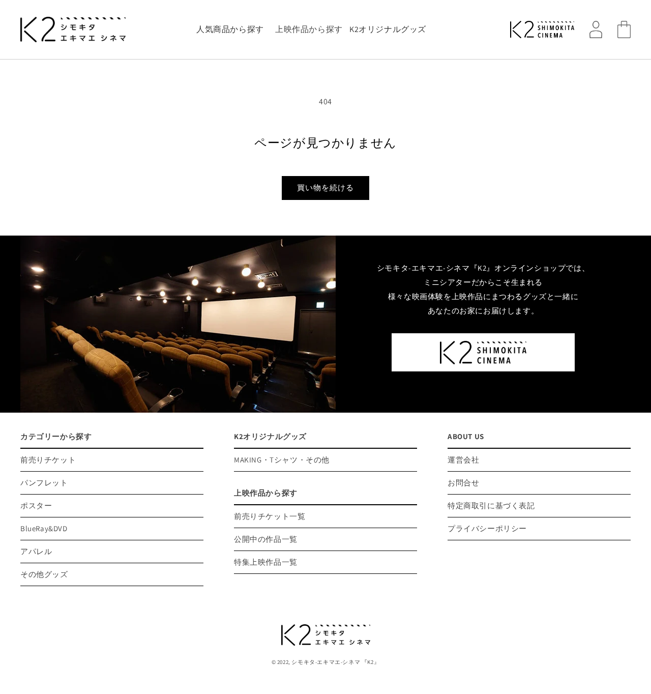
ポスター (36, 505)
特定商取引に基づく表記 (491, 505)
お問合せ (463, 482)
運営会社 (463, 460)
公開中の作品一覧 (266, 539)
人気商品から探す (230, 29)
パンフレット (44, 482)
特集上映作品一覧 (266, 562)
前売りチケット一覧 (269, 516)
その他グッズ (44, 574)
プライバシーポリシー (487, 528)
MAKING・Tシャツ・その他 (282, 460)
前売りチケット (48, 460)
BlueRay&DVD (44, 528)
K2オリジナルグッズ (387, 29)
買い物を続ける (325, 187)
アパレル (36, 551)
